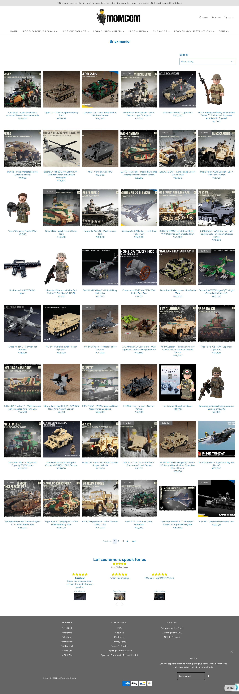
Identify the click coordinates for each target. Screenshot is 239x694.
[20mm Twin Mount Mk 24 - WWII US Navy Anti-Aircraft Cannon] (61, 382)
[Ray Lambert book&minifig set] (177, 382)
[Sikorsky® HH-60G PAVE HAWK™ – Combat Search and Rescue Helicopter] (61, 148)
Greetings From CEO (172, 632)
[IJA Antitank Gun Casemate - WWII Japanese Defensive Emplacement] (139, 323)
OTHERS (224, 31)
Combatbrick (67, 646)
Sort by (184, 55)
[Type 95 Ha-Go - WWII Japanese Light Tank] (216, 323)
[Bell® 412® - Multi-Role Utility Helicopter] (139, 498)
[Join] (208, 676)
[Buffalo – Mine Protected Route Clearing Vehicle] (22, 148)
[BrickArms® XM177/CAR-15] (22, 267)
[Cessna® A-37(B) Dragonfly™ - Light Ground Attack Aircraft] (216, 267)
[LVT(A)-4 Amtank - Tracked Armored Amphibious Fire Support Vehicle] (139, 148)
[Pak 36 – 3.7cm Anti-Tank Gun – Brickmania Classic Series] (139, 439)
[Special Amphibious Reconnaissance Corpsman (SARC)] (216, 382)
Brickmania (66, 641)
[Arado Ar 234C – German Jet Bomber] (22, 323)
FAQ (119, 628)
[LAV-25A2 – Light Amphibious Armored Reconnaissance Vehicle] (22, 89)
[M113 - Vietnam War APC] (100, 148)
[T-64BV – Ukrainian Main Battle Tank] (216, 498)
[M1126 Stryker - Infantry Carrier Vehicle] (139, 382)
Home (14, 31)
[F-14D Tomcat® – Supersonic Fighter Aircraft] (216, 439)
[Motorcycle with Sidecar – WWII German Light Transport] (139, 89)
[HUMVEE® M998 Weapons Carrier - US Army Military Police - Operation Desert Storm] (177, 439)
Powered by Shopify (68, 678)
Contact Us (119, 637)
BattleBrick (67, 628)
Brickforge (67, 637)
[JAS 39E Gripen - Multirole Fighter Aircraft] (100, 323)
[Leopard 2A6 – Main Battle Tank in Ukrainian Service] (100, 89)
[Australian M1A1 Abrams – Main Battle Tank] (177, 267)
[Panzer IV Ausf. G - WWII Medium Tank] (100, 207)
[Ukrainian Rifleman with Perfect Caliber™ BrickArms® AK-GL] (61, 267)
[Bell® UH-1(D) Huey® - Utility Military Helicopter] (100, 267)
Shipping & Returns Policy (119, 650)
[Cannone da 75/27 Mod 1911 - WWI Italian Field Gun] (139, 267)
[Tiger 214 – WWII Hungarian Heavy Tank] (61, 89)
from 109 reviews (119, 567)
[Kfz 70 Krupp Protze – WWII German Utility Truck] (100, 498)
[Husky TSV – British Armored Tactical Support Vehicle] (100, 439)
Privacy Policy (119, 641)
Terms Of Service (119, 646)
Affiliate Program (172, 637)
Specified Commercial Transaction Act (119, 655)
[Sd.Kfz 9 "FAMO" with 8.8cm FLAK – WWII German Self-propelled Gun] (177, 207)
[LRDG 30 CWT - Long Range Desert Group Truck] (177, 148)
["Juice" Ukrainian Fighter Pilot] (22, 207)
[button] (117, 604)
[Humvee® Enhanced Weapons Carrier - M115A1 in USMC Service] (61, 439)
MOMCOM (67, 655)
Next (134, 541)
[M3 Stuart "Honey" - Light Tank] (177, 89)
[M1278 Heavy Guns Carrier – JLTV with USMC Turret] (216, 148)
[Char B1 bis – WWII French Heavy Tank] (61, 207)
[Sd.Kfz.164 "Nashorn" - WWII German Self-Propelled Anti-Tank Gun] (22, 382)
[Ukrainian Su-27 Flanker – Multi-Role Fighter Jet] (139, 207)
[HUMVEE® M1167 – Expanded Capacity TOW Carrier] (22, 439)
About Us (119, 632)
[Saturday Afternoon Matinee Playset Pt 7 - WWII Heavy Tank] (22, 498)
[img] (119, 564)
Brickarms (67, 632)
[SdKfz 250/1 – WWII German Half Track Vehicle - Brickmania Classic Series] (216, 207)
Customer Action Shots (172, 628)
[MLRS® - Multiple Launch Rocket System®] (61, 323)
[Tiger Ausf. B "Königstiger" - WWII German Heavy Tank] (61, 498)
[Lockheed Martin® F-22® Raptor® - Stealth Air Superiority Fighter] (177, 498)
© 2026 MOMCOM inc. (51, 678)
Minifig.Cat (67, 650)
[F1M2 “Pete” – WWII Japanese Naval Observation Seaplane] (100, 382)
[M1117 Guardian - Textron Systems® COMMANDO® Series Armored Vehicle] (177, 323)
